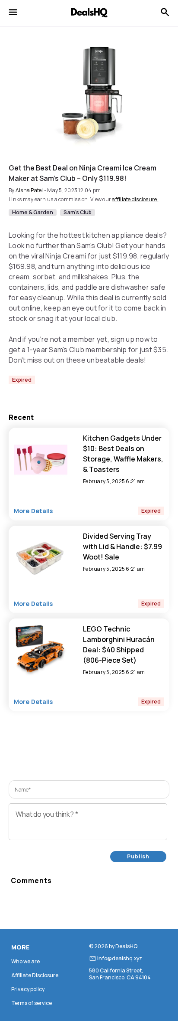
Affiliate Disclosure (34, 975)
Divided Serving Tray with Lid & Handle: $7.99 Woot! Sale (122, 546)
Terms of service (31, 1003)
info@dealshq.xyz (119, 958)
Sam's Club (78, 212)
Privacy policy (27, 989)
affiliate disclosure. (135, 199)
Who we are (25, 961)
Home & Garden (32, 212)
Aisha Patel (29, 190)
